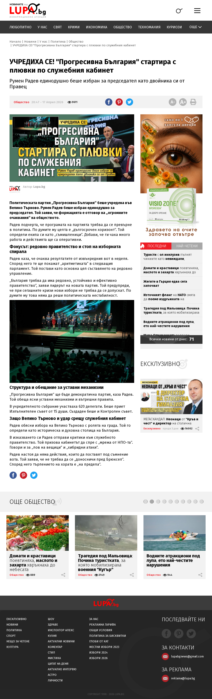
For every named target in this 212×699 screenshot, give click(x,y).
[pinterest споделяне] (119, 102)
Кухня (52, 636)
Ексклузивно (152, 428)
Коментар (55, 647)
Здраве (53, 624)
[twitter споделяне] (129, 102)
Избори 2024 (98, 652)
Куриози (174, 27)
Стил (51, 652)
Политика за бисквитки (107, 636)
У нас (42, 27)
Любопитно (20, 27)
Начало (15, 41)
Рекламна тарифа (102, 624)
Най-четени (187, 246)
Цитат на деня (58, 664)
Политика (58, 41)
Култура (12, 647)
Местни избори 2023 (104, 647)
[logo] (28, 10)
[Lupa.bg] (15, 190)
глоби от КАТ (98, 641)
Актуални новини (61, 641)
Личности (55, 680)
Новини (30, 41)
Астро (52, 675)
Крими (74, 27)
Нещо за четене (18, 641)
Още (193, 27)
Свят (57, 27)
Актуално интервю (62, 669)
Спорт (11, 636)
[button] (145, 501)
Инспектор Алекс (61, 630)
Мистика (54, 658)
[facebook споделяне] (108, 102)
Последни (157, 246)
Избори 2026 (98, 658)
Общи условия (100, 630)
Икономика (96, 27)
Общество (122, 27)
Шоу (51, 619)
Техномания (149, 27)
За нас (93, 619)
